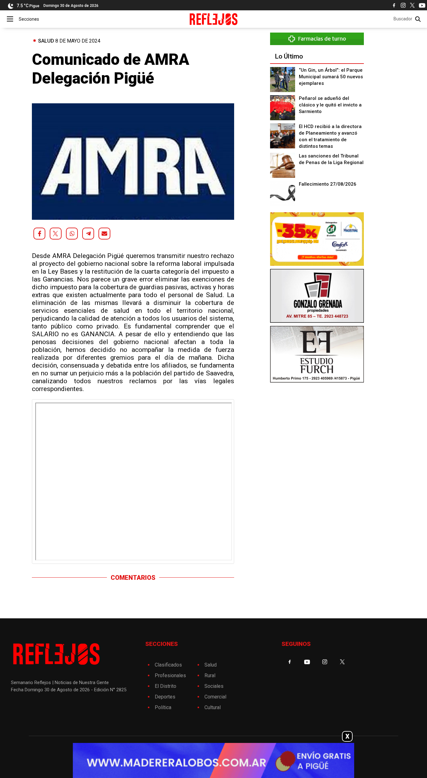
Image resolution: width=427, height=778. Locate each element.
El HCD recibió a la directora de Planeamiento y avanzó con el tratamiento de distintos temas (330, 136)
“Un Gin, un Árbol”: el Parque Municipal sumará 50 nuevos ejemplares (331, 76)
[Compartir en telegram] (88, 234)
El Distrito (165, 686)
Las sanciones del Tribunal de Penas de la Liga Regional (331, 159)
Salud (46, 41)
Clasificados (168, 665)
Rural (209, 675)
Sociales (214, 686)
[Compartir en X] (56, 234)
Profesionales (170, 675)
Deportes (165, 697)
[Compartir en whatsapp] (72, 234)
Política (163, 707)
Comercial (215, 697)
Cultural (212, 707)
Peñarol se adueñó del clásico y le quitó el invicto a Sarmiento (330, 104)
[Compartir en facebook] (39, 234)
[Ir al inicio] (213, 19)
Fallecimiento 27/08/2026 (327, 184)
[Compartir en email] (104, 234)
